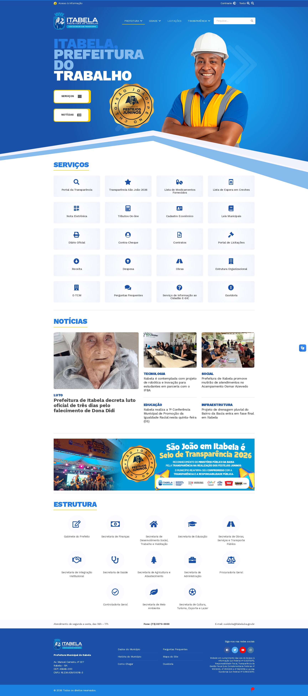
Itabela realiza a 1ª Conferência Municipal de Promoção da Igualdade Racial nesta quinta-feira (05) (170, 415)
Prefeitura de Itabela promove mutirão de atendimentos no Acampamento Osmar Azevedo (225, 382)
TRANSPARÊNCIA (197, 20)
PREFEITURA (131, 20)
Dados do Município (129, 649)
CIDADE (153, 20)
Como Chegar (125, 663)
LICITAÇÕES (174, 20)
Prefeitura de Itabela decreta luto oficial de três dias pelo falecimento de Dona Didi (95, 405)
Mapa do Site (170, 656)
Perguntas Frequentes (175, 649)
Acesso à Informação (70, 3)
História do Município (129, 656)
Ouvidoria (168, 663)
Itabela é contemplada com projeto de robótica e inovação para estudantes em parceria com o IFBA (170, 384)
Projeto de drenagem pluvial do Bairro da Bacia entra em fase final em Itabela (228, 413)
